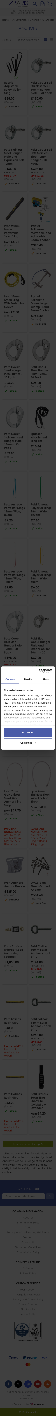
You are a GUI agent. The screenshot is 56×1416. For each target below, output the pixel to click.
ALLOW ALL (28, 732)
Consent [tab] (10, 679)
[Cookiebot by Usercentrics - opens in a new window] (39, 671)
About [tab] (45, 679)
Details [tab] (28, 679)
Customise (26, 742)
